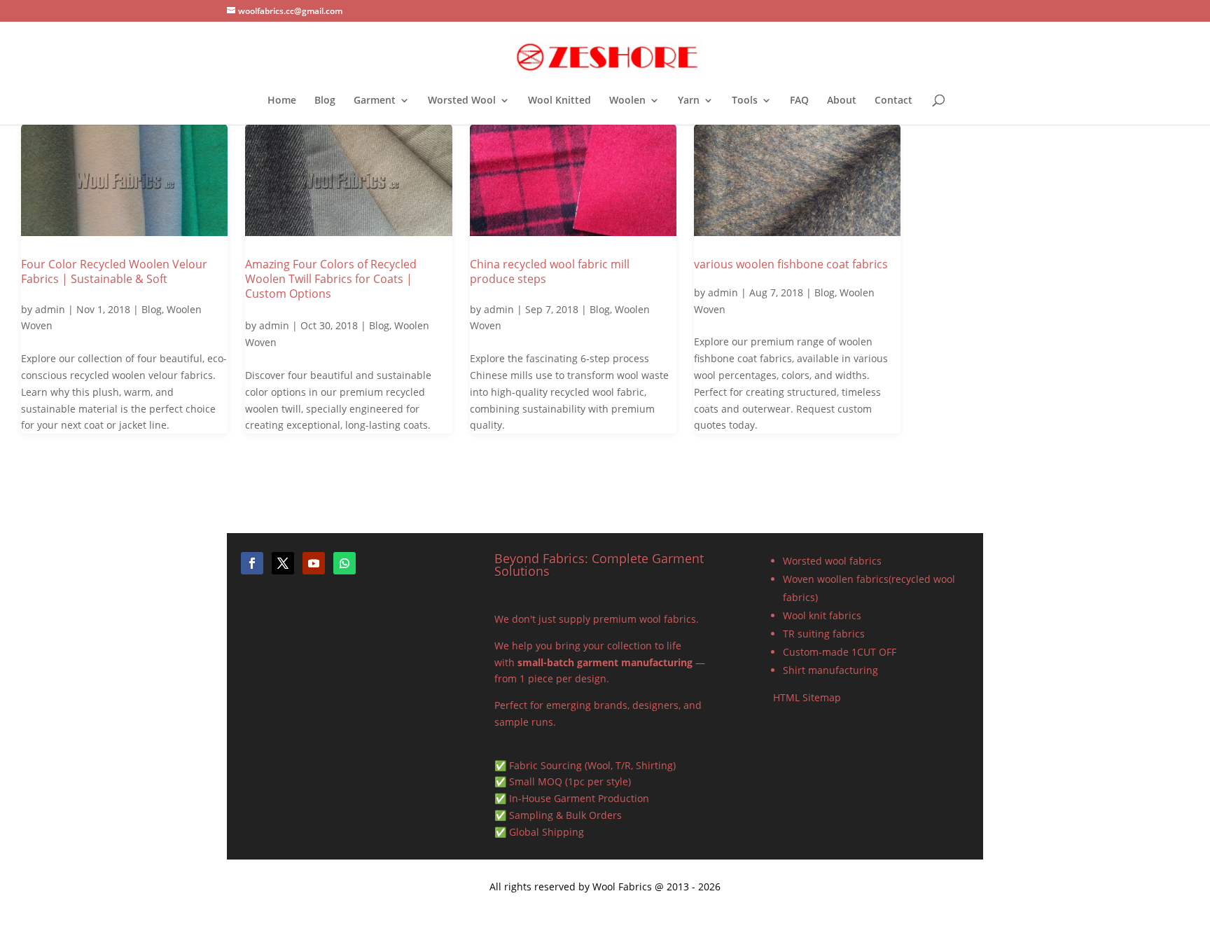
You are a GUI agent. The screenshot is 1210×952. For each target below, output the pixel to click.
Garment (375, 100)
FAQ (799, 100)
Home (281, 100)
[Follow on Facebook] (252, 563)
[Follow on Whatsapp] (344, 563)
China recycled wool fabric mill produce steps (550, 271)
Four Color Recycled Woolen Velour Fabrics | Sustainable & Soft (114, 271)
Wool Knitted (559, 100)
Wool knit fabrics (822, 615)
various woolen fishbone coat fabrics (791, 264)
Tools (745, 100)
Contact (893, 100)
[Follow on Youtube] (313, 563)
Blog (324, 100)
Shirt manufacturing (830, 670)
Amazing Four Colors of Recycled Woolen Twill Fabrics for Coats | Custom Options (331, 278)
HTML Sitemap (807, 697)
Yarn (689, 100)
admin (50, 309)
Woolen (627, 100)
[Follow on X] (283, 563)
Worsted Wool (462, 100)
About (841, 100)
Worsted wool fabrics (832, 560)
